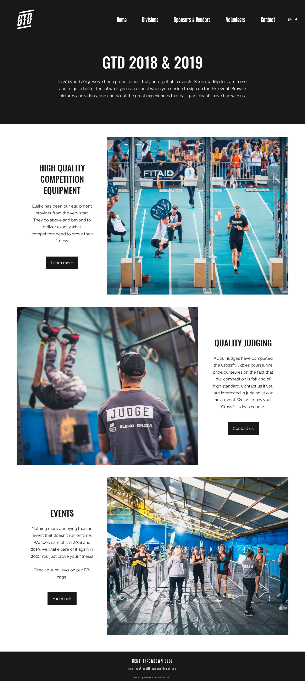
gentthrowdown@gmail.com (160, 668)
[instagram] (290, 20)
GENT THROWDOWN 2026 (152, 661)
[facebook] (296, 20)
